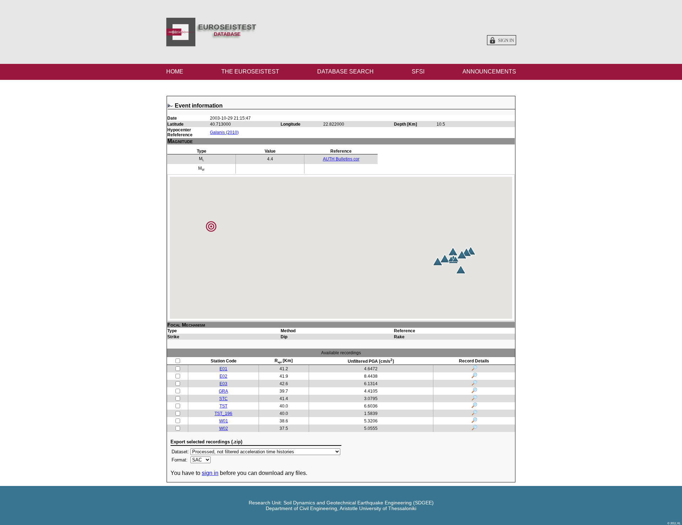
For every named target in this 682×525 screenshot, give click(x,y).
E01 (223, 368)
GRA (223, 391)
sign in (210, 473)
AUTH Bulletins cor (341, 159)
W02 (223, 428)
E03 (223, 383)
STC (223, 398)
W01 (223, 421)
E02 (223, 376)
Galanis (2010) (224, 132)
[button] (461, 254)
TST (223, 406)
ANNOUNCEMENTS (489, 72)
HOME (174, 72)
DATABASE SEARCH (345, 72)
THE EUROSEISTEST (250, 72)
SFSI (418, 72)
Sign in (506, 40)
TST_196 (223, 413)
